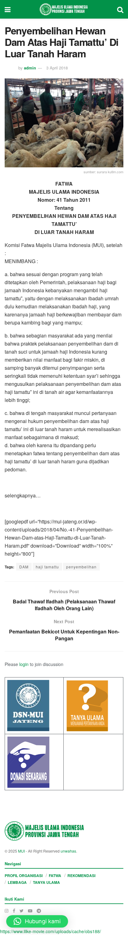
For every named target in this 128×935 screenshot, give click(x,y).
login (24, 664)
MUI (21, 850)
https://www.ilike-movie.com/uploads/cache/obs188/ (50, 931)
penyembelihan (81, 566)
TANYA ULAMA (46, 882)
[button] (37, 921)
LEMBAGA (17, 882)
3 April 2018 (57, 68)
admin (30, 68)
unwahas (68, 850)
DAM (24, 566)
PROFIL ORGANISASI (24, 875)
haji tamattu (47, 566)
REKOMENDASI (81, 875)
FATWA (55, 875)
